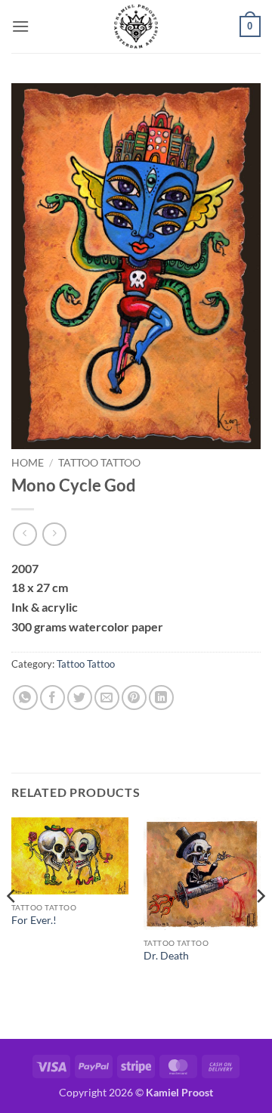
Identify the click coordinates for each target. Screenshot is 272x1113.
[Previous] (12, 927)
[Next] (260, 927)
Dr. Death (166, 956)
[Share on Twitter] (79, 697)
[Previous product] (54, 534)
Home (27, 463)
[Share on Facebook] (52, 697)
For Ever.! (34, 920)
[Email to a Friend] (106, 697)
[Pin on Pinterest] (134, 697)
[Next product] (24, 534)
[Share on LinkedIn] (161, 697)
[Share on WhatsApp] (25, 697)
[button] (20, 26)
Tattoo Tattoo (99, 463)
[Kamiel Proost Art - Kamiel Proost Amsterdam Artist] (136, 26)
